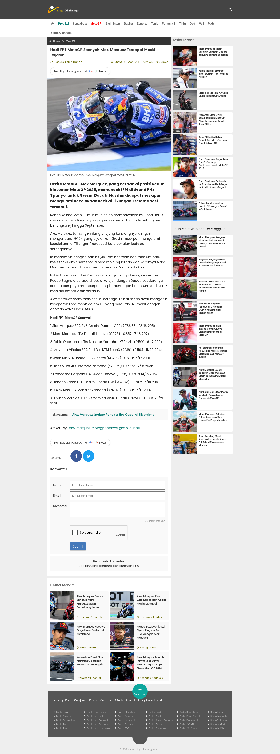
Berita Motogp (64, 716)
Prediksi (63, 23)
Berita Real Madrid (190, 716)
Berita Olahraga (60, 32)
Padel (211, 23)
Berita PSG (123, 728)
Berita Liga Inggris (96, 712)
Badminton (112, 23)
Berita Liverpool (126, 720)
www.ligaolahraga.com (144, 749)
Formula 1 (168, 23)
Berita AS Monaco (189, 728)
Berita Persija (155, 716)
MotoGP (96, 23)
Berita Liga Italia (95, 716)
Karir (160, 700)
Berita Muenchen (219, 716)
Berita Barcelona (189, 712)
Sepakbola (80, 23)
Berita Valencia (218, 720)
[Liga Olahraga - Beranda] (63, 9)
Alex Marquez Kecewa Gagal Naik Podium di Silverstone (91, 630)
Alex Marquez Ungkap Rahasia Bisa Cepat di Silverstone (112, 414)
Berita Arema (156, 724)
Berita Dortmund (189, 720)
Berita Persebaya (158, 728)
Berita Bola (62, 712)
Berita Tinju (61, 724)
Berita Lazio (216, 712)
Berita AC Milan (188, 724)
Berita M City (217, 728)
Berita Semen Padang (161, 720)
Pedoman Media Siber (116, 700)
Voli (201, 23)
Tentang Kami (62, 700)
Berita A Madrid (218, 724)
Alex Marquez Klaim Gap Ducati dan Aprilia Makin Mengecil (151, 599)
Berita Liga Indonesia (98, 728)
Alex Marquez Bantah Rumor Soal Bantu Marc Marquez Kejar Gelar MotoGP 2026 (150, 662)
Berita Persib (155, 712)
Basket (128, 23)
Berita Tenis (62, 728)
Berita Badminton (65, 720)
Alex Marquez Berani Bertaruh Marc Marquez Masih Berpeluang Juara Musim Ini (90, 603)
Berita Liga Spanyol (97, 720)
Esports (142, 23)
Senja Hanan (73, 62)
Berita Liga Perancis (97, 724)
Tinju (182, 23)
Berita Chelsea (126, 724)
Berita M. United (126, 712)
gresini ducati (129, 427)
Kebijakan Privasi (86, 700)
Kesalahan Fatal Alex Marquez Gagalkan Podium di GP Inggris (90, 660)
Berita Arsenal (125, 716)
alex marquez (79, 427)
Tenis (154, 23)
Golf (192, 23)
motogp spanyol (105, 427)
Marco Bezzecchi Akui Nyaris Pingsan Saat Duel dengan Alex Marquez (151, 632)
